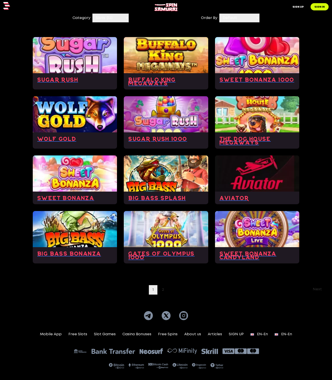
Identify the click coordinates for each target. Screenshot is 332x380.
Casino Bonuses (136, 334)
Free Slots (77, 334)
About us (192, 334)
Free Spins (168, 334)
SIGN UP (236, 334)
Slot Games (105, 334)
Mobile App (51, 334)
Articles (215, 334)
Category (81, 18)
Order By (209, 18)
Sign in (319, 7)
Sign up (298, 7)
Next (317, 289)
